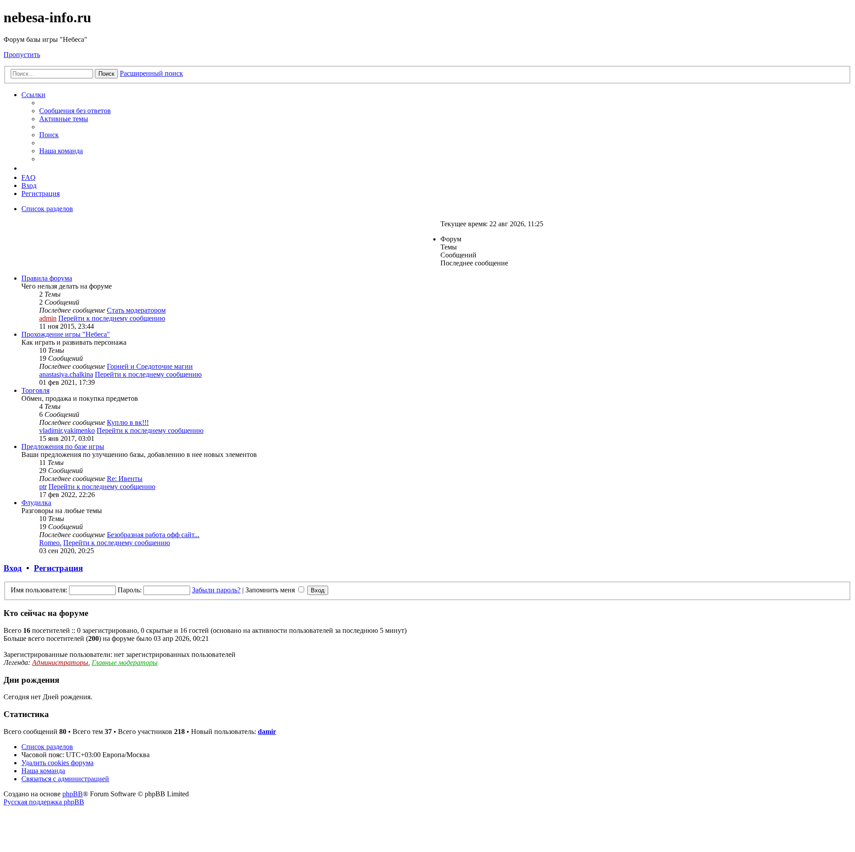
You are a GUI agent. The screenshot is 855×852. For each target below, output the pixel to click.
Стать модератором (136, 310)
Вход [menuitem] (29, 185)
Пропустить (22, 54)
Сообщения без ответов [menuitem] (75, 110)
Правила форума (46, 278)
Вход (13, 568)
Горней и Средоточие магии (150, 366)
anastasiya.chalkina (66, 374)
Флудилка (36, 502)
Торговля (35, 390)
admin (48, 318)
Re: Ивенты (124, 478)
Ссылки (33, 94)
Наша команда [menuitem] (61, 151)
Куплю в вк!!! (128, 422)
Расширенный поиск (151, 73)
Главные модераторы (125, 662)
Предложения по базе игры (62, 446)
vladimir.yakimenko (67, 430)
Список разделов (47, 746)
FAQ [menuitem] (28, 177)
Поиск (106, 73)
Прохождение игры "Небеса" (65, 334)
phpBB (72, 794)
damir (267, 731)
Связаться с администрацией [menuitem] (65, 779)
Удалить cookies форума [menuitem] (57, 762)
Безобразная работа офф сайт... (153, 534)
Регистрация (58, 568)
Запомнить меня (271, 590)
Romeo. (50, 542)
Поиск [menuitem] (49, 135)
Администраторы (60, 662)
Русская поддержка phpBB (44, 802)
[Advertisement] (79, 244)
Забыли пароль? (216, 590)
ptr (43, 486)
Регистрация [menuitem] (40, 193)
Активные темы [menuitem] (63, 118)
